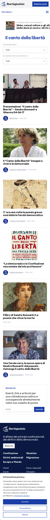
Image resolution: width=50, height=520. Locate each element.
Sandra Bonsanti (16, 272)
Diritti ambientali (13, 457)
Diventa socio (40, 4)
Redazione (14, 118)
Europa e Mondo (12, 462)
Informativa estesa (21, 496)
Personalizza (25, 508)
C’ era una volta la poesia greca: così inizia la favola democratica (23, 213)
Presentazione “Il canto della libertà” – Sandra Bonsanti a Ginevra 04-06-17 (20, 109)
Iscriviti (39, 409)
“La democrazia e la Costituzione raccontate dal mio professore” (23, 265)
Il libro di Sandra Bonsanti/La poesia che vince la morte (20, 316)
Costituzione (10, 453)
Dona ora (9, 446)
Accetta (25, 502)
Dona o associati (33, 468)
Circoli (5, 468)
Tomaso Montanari (17, 221)
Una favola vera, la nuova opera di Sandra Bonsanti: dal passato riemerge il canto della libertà (24, 366)
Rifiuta (25, 515)
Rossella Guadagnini (18, 169)
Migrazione (32, 457)
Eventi (5, 472)
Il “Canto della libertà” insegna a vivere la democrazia (22, 162)
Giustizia (31, 453)
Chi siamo (6, 12)
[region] (25, 496)
